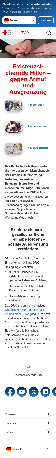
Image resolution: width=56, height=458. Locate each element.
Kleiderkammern (38, 126)
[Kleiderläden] (13, 105)
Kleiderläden (35, 105)
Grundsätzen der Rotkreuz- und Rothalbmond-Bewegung (24, 311)
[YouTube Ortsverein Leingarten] (22, 392)
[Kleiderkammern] (13, 127)
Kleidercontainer (38, 148)
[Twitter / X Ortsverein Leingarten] (34, 392)
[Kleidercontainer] (13, 148)
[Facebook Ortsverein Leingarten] (10, 392)
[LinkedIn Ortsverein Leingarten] (45, 392)
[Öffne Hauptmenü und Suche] (50, 33)
